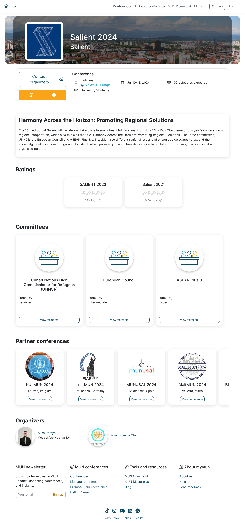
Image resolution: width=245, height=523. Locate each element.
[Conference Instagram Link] (31, 95)
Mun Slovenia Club (124, 435)
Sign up (217, 6)
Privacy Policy (110, 518)
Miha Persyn (47, 433)
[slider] (93, 193)
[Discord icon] (122, 511)
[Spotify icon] (137, 511)
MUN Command (179, 6)
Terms (127, 518)
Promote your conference (88, 487)
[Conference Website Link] (53, 95)
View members (49, 319)
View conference (39, 399)
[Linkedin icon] (130, 511)
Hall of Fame (79, 492)
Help (182, 481)
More (198, 6)
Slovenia (91, 85)
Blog (128, 487)
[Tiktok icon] (107, 511)
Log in (233, 6)
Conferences (122, 6)
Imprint (139, 518)
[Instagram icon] (114, 511)
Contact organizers (39, 79)
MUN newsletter (31, 467)
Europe (105, 85)
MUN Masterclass (137, 481)
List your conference (150, 6)
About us (185, 476)
